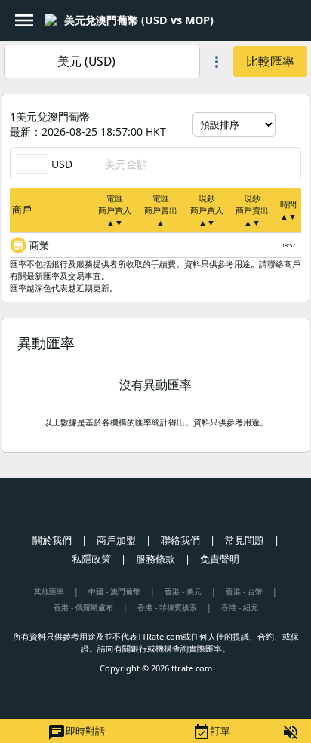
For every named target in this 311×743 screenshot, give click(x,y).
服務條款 (155, 559)
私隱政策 (91, 559)
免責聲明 (219, 559)
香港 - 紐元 (239, 607)
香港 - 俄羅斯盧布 (83, 607)
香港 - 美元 (183, 591)
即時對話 (76, 732)
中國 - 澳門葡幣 (114, 591)
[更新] (290, 124)
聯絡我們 (180, 540)
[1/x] (226, 20)
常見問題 (244, 540)
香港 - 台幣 (244, 591)
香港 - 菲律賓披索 (167, 607)
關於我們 (52, 540)
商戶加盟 (116, 540)
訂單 (211, 732)
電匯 (114, 210)
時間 (288, 210)
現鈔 (206, 210)
